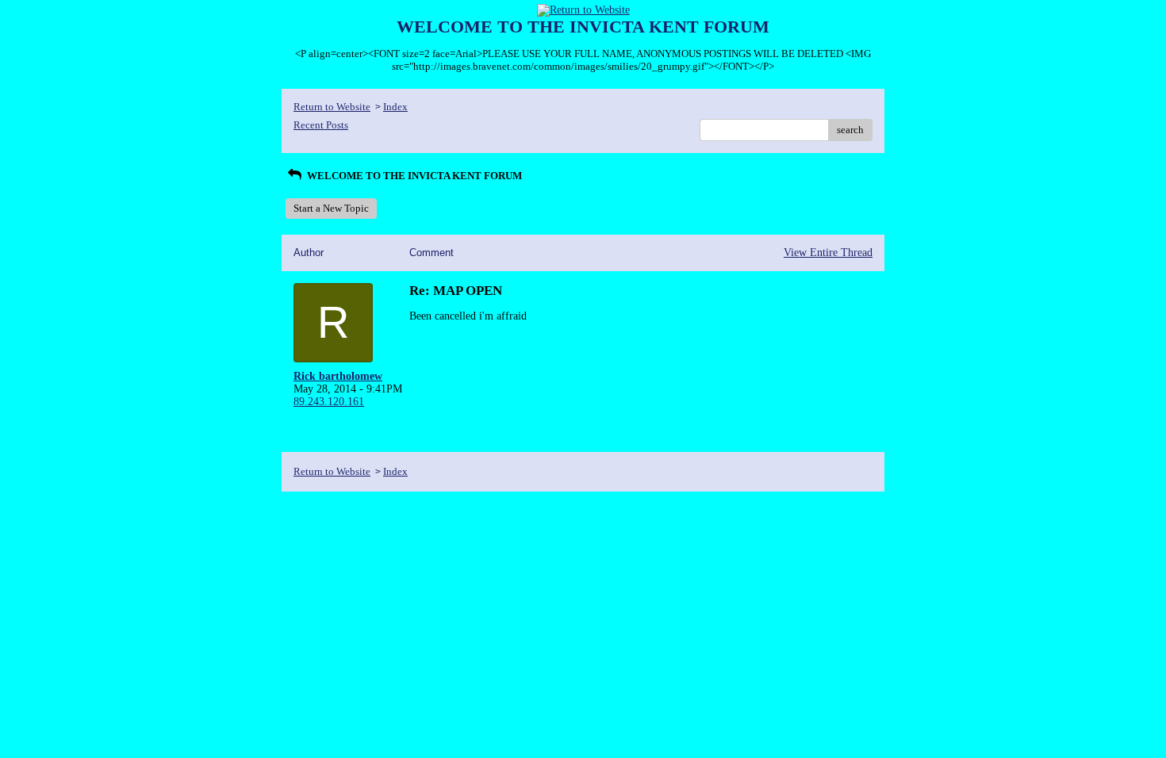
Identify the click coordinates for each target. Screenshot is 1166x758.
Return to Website (331, 107)
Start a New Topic (331, 208)
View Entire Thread (828, 252)
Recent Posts (320, 125)
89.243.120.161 (328, 402)
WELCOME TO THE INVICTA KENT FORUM (413, 176)
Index (395, 107)
